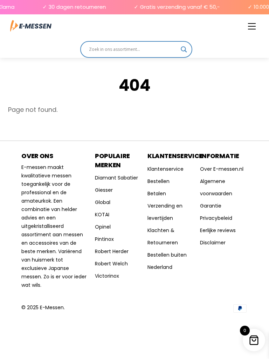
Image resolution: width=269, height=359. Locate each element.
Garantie (210, 205)
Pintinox (104, 239)
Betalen (156, 193)
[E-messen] (31, 26)
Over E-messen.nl (221, 168)
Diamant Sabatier (116, 177)
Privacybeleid (216, 218)
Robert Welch (111, 263)
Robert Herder (112, 251)
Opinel (103, 226)
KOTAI (102, 214)
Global (102, 202)
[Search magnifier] (184, 49)
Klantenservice (165, 168)
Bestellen (158, 181)
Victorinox (107, 275)
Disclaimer (213, 242)
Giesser (104, 190)
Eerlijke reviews (218, 230)
